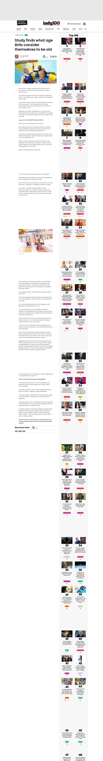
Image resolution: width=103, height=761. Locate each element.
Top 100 (18, 29)
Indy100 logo (51, 23)
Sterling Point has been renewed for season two (67, 574)
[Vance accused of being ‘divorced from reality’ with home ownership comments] (80, 287)
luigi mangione (67, 124)
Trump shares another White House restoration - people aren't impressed (80, 644)
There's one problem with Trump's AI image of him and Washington (80, 96)
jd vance (80, 304)
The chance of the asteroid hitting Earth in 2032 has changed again (67, 735)
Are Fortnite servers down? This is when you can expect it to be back (80, 599)
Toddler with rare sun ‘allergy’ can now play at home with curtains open (67, 691)
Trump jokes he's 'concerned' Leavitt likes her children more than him (66, 208)
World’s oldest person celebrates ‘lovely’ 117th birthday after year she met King (67, 600)
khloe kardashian (67, 304)
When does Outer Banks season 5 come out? (80, 505)
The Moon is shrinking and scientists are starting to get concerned (80, 575)
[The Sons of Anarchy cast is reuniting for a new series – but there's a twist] (66, 356)
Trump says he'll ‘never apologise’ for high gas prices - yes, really (80, 186)
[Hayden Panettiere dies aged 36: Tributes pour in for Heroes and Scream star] (80, 222)
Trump (40, 29)
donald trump (67, 213)
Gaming (32, 29)
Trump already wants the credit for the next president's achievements (80, 209)
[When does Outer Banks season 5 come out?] (80, 496)
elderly (67, 606)
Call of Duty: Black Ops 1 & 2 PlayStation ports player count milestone (67, 550)
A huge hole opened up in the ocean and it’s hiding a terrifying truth (80, 735)
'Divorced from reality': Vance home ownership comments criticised (80, 297)
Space (67, 741)
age (26, 35)
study (20, 431)
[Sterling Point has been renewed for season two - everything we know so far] (66, 564)
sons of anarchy (67, 372)
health (67, 697)
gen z (80, 396)
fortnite (80, 606)
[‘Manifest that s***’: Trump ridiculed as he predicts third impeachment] (80, 356)
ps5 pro (80, 673)
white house (67, 101)
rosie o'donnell (67, 512)
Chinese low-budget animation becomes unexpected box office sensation (67, 457)
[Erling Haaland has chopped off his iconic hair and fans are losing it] (66, 264)
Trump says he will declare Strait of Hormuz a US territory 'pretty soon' (80, 143)
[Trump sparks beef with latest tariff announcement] (66, 404)
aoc (67, 328)
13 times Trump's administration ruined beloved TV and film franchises (66, 96)
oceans (80, 741)
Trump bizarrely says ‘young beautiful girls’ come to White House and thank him (80, 52)
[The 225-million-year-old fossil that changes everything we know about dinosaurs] (80, 681)
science (80, 697)
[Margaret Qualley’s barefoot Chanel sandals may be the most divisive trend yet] (80, 404)
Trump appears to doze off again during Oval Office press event (67, 232)
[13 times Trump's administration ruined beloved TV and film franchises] (66, 86)
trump (80, 58)
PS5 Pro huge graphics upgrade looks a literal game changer (80, 668)
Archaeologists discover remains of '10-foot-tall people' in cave (80, 274)
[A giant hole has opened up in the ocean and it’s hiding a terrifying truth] (80, 725)
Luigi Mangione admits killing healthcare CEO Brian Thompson (66, 120)
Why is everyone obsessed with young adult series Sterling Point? (67, 142)
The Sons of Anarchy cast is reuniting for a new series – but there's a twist (67, 366)
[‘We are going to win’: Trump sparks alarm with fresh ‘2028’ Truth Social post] (66, 41)
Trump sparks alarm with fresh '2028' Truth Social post (67, 50)
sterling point (67, 148)
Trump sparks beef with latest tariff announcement (67, 414)
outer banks (80, 512)
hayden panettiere (80, 236)
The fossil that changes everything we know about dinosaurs (80, 691)
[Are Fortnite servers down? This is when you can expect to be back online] (80, 589)
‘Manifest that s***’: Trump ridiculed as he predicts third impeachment (80, 366)
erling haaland (67, 279)
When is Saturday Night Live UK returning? (67, 185)
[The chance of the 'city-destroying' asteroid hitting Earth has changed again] (66, 725)
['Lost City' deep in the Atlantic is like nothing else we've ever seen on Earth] (80, 749)
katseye (67, 673)
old (16, 431)
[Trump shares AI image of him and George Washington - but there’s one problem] (80, 86)
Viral (58, 29)
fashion (80, 420)
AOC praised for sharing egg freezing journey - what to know (67, 321)
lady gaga (67, 488)
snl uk (67, 190)
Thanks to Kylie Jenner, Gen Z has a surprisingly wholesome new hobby (80, 457)
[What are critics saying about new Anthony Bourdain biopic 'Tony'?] (80, 110)
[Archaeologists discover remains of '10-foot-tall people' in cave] (80, 264)
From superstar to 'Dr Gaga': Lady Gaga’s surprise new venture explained (67, 482)
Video (74, 29)
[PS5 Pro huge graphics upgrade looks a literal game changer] (80, 658)
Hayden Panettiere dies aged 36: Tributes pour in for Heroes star (80, 232)
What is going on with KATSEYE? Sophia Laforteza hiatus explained (67, 668)
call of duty (66, 556)
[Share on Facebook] (51, 57)
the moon (80, 581)
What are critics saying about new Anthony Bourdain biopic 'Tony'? (80, 120)
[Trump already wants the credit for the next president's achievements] (80, 198)
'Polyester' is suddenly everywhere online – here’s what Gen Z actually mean (80, 390)
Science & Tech (49, 29)
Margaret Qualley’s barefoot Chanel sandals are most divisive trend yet (80, 414)
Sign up (21, 120)
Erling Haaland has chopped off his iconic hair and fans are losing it (67, 274)
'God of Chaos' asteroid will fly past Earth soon (67, 643)
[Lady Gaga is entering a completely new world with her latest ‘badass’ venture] (66, 472)
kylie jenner (80, 464)
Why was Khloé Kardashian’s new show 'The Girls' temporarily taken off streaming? (67, 297)
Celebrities (66, 29)
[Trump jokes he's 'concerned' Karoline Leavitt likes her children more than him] (66, 198)
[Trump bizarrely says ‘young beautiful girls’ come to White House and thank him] (80, 41)
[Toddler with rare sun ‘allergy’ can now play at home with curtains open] (66, 681)
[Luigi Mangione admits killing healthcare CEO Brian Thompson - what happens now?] (66, 110)
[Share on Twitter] (53, 57)
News (25, 29)
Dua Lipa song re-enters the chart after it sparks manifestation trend (80, 322)
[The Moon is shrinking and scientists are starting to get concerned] (80, 564)
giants (80, 279)
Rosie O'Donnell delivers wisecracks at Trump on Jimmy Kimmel (67, 506)
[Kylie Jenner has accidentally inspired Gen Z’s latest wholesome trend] (80, 447)
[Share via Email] (56, 57)
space (67, 650)
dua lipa (80, 328)
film (80, 124)
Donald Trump (67, 58)
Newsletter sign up (75, 24)
